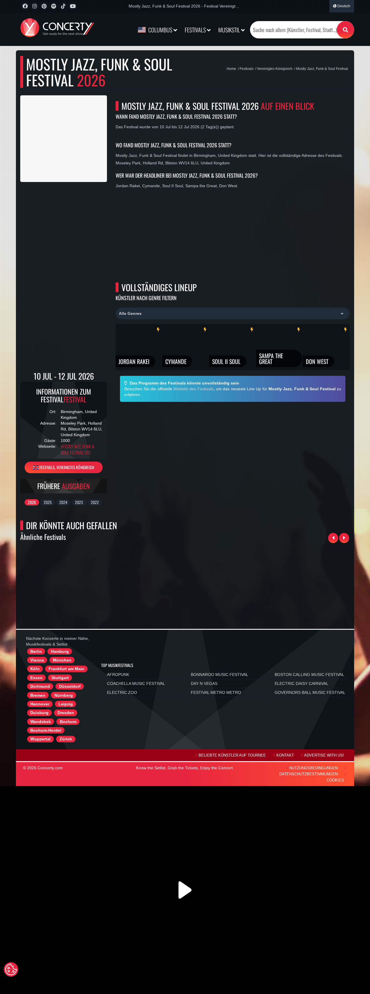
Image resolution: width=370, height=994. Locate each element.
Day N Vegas (204, 683)
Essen (36, 677)
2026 (32, 502)
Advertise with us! (324, 755)
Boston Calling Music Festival (309, 674)
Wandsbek (40, 721)
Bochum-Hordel (45, 730)
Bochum (68, 721)
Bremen (37, 695)
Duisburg (39, 712)
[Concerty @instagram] (34, 6)
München (62, 660)
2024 (63, 502)
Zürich (66, 739)
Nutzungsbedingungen (313, 768)
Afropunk (118, 674)
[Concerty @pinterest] (44, 6)
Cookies (335, 780)
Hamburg (60, 651)
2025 (48, 502)
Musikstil (229, 29)
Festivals (196, 29)
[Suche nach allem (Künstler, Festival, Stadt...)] (345, 29)
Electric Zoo (122, 692)
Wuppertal (40, 739)
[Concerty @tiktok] (63, 6)
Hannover (39, 704)
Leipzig (65, 704)
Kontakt (285, 755)
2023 (79, 502)
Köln (35, 668)
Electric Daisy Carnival (301, 683)
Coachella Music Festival (136, 683)
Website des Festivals (193, 389)
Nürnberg (63, 695)
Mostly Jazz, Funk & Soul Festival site (77, 449)
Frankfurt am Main (66, 668)
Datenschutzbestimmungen (308, 774)
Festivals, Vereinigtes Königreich (66, 467)
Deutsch (343, 6)
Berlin (36, 651)
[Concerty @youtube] (73, 6)
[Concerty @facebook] (25, 6)
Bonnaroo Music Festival (219, 674)
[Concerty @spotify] (53, 6)
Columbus (160, 29)
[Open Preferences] (11, 969)
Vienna (37, 660)
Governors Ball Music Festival (310, 692)
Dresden (66, 712)
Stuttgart (60, 677)
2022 (95, 502)
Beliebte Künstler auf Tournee (232, 755)
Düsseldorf (70, 686)
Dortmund (40, 686)
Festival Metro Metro (216, 692)
